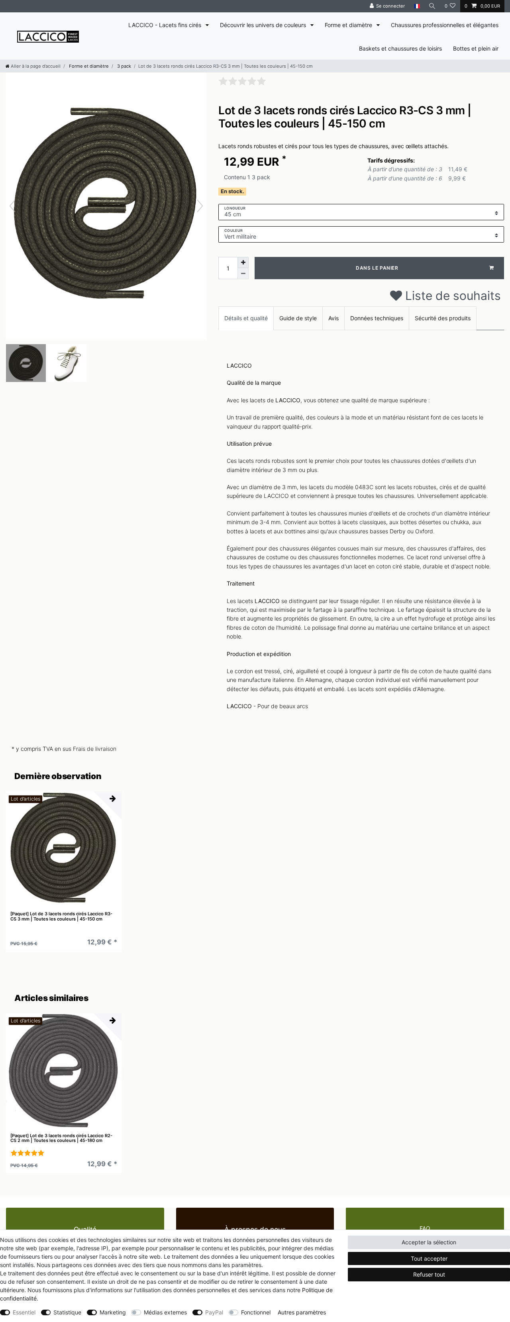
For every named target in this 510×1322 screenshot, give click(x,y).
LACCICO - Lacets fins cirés (165, 25)
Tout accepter (429, 1258)
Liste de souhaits (451, 295)
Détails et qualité (246, 318)
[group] (64, 849)
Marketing (113, 1312)
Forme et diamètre (349, 25)
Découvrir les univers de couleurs (264, 25)
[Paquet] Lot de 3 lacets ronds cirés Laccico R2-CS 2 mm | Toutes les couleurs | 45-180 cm (61, 1138)
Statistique (67, 1312)
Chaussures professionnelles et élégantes (444, 25)
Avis (333, 318)
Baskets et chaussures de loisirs (400, 48)
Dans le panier (377, 268)
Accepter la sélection (429, 1242)
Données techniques (376, 318)
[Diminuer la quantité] (243, 273)
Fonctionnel (256, 1312)
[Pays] (416, 6)
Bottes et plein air (475, 48)
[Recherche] (432, 6)
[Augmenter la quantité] (243, 262)
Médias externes (165, 1312)
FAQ (425, 1228)
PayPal (214, 1312)
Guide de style (298, 318)
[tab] (246, 318)
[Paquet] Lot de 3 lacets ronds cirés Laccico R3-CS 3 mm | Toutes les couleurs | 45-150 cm (61, 916)
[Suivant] (200, 206)
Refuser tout (429, 1274)
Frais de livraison (94, 748)
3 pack (123, 66)
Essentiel (24, 1312)
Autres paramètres (302, 1312)
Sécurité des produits (443, 318)
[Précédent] (12, 206)
